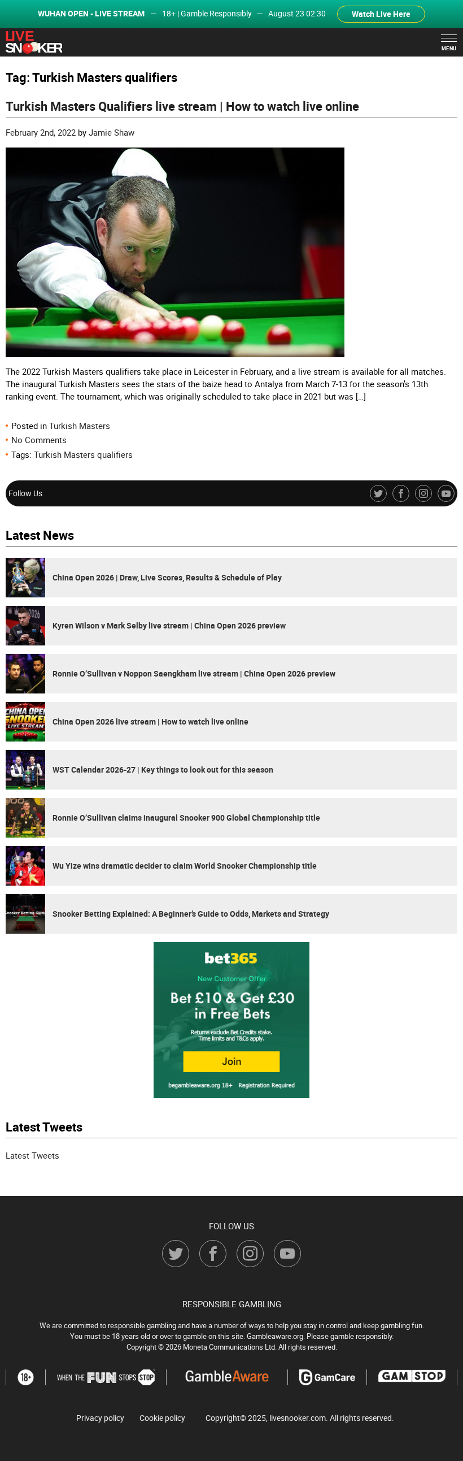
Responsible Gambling (231, 1304)
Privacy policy (100, 1418)
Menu (449, 48)
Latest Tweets (32, 1155)
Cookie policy (162, 1418)
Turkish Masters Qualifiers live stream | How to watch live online (182, 106)
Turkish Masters (79, 425)
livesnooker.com (297, 1417)
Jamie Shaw (111, 132)
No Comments (39, 439)
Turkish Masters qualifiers (83, 454)
